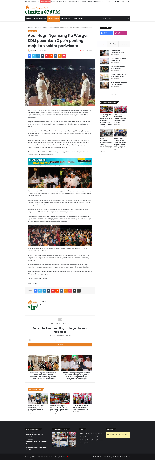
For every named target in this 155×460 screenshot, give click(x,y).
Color (81, 436)
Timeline (99, 440)
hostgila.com (62, 456)
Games (99, 436)
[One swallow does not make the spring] (104, 69)
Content (87, 436)
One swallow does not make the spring (118, 67)
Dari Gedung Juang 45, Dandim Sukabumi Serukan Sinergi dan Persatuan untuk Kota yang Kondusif (79, 1)
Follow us (110, 429)
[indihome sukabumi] (60, 161)
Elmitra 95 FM (40, 18)
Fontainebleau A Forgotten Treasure (117, 51)
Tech (93, 440)
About (87, 433)
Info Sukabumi (53, 18)
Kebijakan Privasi (125, 456)
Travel (81, 443)
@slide (81, 433)
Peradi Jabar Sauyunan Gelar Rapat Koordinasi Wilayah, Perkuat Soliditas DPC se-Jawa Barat (120, 143)
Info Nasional (65, 18)
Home (29, 18)
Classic (100, 433)
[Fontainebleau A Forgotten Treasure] (104, 53)
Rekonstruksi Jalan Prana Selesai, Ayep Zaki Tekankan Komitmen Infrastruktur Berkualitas (37, 408)
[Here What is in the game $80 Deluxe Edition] (104, 85)
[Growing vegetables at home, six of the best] (104, 77)
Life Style (82, 440)
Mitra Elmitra (78, 18)
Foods (93, 436)
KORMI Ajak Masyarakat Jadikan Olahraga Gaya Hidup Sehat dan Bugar (80, 407)
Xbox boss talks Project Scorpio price (118, 59)
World (86, 443)
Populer (101, 44)
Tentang (109, 456)
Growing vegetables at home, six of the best (118, 75)
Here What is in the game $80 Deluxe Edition (119, 83)
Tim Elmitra (116, 456)
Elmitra (33, 50)
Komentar (124, 44)
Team (88, 440)
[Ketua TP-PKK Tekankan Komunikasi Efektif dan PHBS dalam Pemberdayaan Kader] (64, 444)
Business (93, 433)
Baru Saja (113, 44)
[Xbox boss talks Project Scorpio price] (104, 61)
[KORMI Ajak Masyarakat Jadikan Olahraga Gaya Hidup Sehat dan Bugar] (82, 398)
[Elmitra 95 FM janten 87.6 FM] (42, 9)
